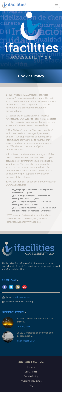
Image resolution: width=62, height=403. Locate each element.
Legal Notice (31, 372)
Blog (31, 385)
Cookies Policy (31, 376)
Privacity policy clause (31, 381)
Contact (31, 367)
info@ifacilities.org (21, 297)
